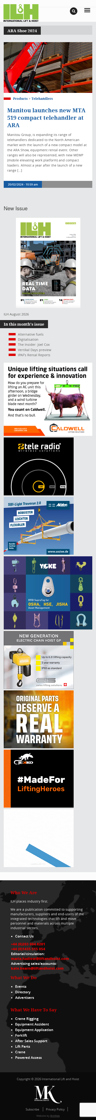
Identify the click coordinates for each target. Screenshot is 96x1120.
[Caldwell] (48, 434)
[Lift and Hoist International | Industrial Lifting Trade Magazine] (20, 12)
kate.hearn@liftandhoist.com (37, 968)
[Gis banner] (39, 688)
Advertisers (24, 997)
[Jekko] (39, 806)
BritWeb (55, 1115)
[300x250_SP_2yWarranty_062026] (39, 747)
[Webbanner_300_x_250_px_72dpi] (39, 494)
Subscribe (32, 1109)
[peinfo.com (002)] (39, 866)
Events (20, 986)
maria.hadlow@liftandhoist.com (40, 958)
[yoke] (48, 628)
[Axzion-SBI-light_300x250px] (39, 553)
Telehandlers (42, 98)
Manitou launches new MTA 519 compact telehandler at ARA (46, 118)
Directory (23, 992)
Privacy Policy (55, 1109)
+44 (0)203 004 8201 (28, 944)
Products (20, 98)
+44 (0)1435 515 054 (28, 948)
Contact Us (24, 936)
